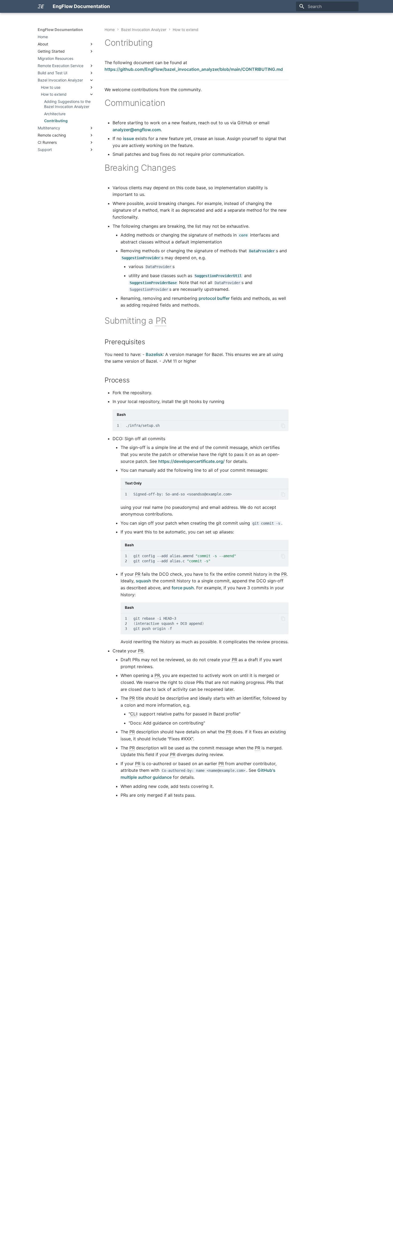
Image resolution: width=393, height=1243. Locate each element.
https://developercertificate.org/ (191, 461)
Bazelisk (154, 354)
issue (128, 138)
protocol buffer (214, 298)
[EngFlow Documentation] (41, 6)
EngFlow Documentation (60, 29)
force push (183, 587)
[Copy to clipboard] (283, 426)
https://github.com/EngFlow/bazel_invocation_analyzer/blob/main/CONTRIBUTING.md (194, 69)
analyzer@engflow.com (137, 129)
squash (143, 580)
